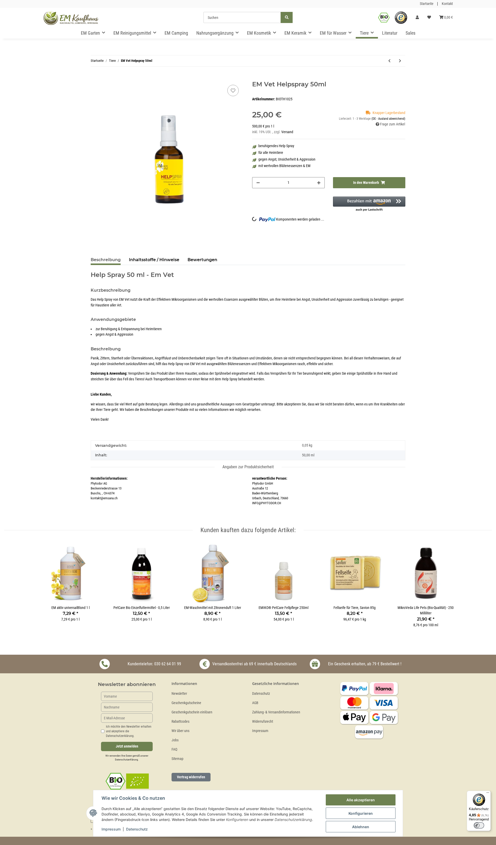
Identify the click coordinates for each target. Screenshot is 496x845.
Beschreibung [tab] (106, 259)
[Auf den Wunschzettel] (233, 90)
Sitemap (177, 759)
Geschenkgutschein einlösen (192, 712)
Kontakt (447, 4)
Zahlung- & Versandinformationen (276, 712)
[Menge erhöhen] (318, 182)
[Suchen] (287, 17)
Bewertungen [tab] (202, 259)
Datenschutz (261, 693)
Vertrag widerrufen (191, 777)
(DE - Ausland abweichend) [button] (388, 118)
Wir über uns (180, 731)
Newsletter (179, 693)
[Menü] (488, 794)
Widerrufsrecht (262, 721)
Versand (287, 132)
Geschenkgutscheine (186, 703)
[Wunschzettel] (429, 17)
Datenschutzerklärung (126, 759)
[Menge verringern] (258, 182)
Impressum (260, 731)
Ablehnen (360, 827)
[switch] (479, 825)
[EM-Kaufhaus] (71, 17)
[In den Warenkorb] (95, 78)
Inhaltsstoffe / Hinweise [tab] (154, 259)
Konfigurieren (360, 813)
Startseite (426, 4)
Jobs (175, 740)
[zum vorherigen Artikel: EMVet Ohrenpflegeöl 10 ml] (389, 60)
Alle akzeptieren (360, 800)
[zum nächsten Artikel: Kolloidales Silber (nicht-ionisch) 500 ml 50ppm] (400, 60)
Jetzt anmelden (127, 746)
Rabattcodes (180, 721)
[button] (417, 17)
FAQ (174, 749)
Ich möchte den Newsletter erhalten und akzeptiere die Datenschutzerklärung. (128, 731)
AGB (255, 703)
